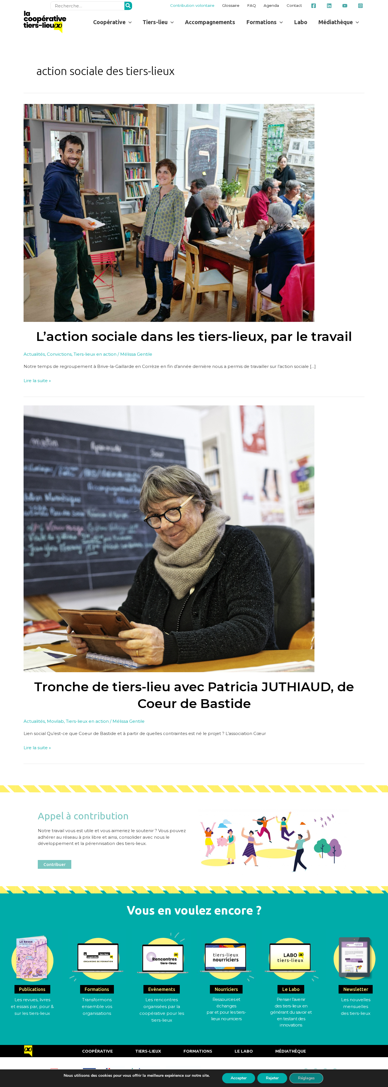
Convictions (59, 354)
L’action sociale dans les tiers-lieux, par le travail (194, 336)
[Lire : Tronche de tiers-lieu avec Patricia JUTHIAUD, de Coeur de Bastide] (169, 538)
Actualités (34, 354)
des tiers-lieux (355, 1013)
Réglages (306, 1078)
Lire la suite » (37, 380)
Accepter (239, 1078)
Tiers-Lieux (148, 1051)
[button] (112, 22)
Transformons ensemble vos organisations (97, 1006)
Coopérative (97, 1051)
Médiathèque (290, 1051)
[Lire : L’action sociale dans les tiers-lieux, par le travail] (169, 212)
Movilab (55, 721)
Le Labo (244, 1051)
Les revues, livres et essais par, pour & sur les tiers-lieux (32, 1006)
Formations (197, 1051)
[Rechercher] (128, 6)
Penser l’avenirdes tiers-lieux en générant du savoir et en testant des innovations (291, 1012)
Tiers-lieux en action (95, 354)
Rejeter (272, 1078)
